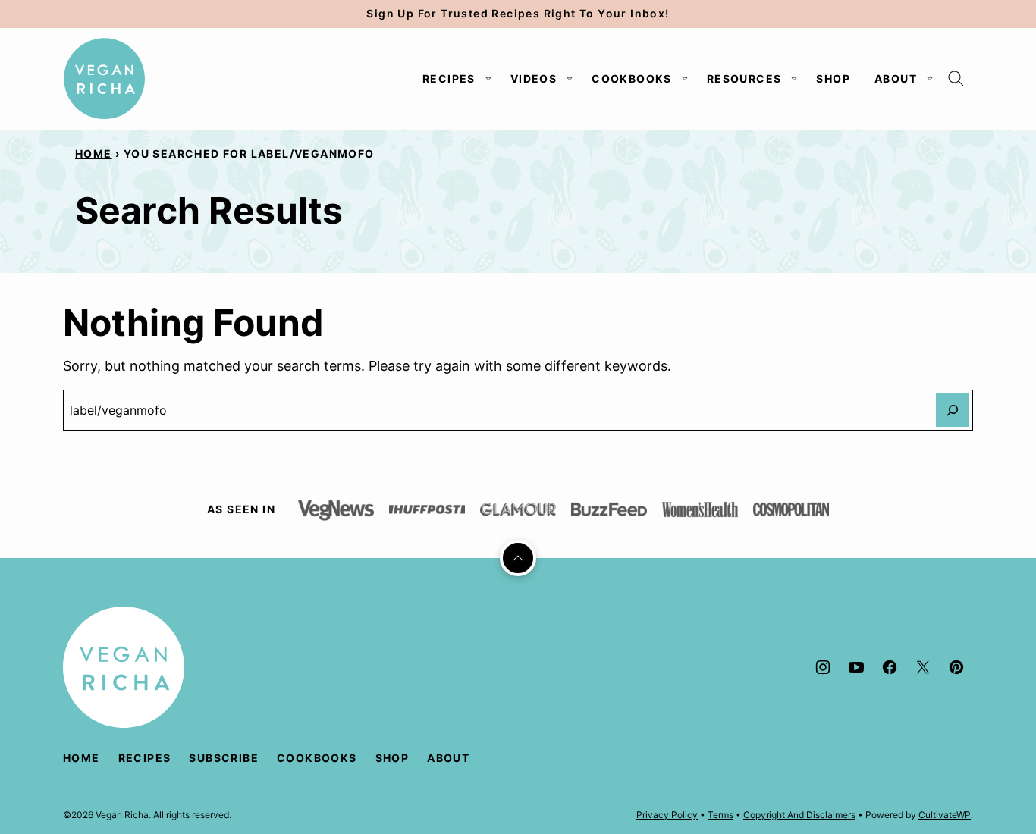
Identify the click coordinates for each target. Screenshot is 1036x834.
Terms (720, 814)
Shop (833, 78)
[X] (923, 667)
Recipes (449, 78)
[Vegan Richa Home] (104, 79)
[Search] (956, 79)
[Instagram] (823, 667)
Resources (744, 78)
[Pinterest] (956, 667)
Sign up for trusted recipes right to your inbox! (517, 13)
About (895, 78)
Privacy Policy (667, 814)
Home (93, 153)
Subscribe (224, 757)
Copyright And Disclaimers (799, 814)
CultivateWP (944, 814)
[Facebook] (889, 667)
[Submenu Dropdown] (488, 78)
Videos (533, 78)
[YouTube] (856, 667)
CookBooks (632, 78)
